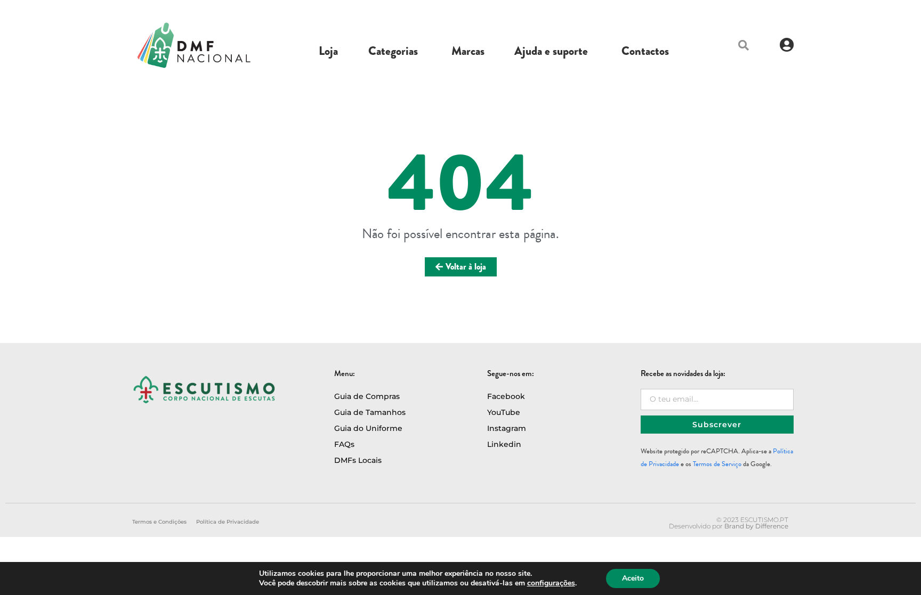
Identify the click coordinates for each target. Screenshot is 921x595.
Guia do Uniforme (368, 428)
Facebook (506, 396)
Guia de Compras (367, 396)
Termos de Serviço (717, 464)
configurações (551, 583)
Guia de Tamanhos (370, 412)
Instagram (506, 428)
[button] (743, 45)
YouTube (503, 412)
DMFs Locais (358, 460)
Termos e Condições (159, 521)
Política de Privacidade (227, 521)
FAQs (344, 444)
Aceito (633, 578)
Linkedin (504, 444)
